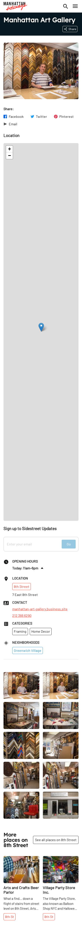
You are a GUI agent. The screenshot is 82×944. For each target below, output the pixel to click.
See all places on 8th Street (56, 840)
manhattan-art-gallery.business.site (40, 609)
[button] (41, 327)
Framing (20, 631)
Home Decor (40, 631)
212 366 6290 (21, 616)
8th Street (21, 586)
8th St (9, 917)
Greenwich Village (27, 650)
